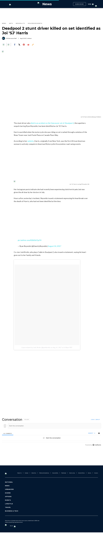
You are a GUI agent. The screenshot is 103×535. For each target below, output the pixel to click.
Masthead (63, 473)
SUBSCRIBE (79, 4)
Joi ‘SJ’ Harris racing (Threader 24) (79, 184)
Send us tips (72, 473)
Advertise (33, 473)
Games (89, 473)
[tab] (7, 433)
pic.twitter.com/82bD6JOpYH (29, 240)
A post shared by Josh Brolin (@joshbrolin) (36, 347)
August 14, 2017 (54, 246)
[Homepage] (9, 472)
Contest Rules (81, 473)
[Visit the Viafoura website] (96, 445)
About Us (19, 473)
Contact (26, 473)
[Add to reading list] (9, 45)
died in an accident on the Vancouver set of (52, 123)
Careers (96, 473)
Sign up (98, 419)
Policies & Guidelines (44, 473)
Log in (92, 419)
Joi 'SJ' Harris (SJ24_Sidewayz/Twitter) (91, 117)
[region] (51, 432)
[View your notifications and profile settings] (99, 433)
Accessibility (55, 473)
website (30, 141)
